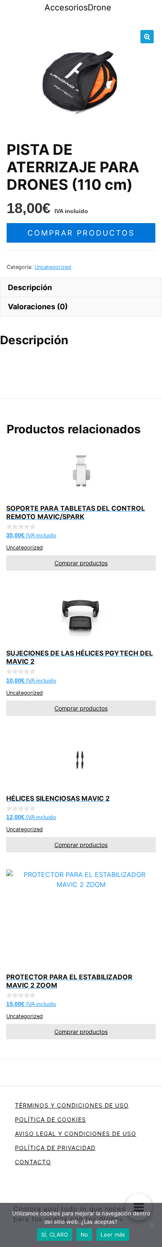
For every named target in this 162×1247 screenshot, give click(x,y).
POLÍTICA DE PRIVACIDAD (55, 1147)
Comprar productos (81, 233)
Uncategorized (52, 267)
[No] (151, 1225)
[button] (147, 36)
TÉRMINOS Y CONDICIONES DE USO (72, 1105)
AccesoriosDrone (77, 7)
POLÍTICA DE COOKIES (50, 1119)
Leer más (113, 1234)
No (84, 1234)
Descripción (30, 287)
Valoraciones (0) (38, 306)
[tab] (81, 287)
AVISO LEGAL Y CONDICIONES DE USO (75, 1133)
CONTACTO (33, 1161)
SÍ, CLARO (54, 1234)
